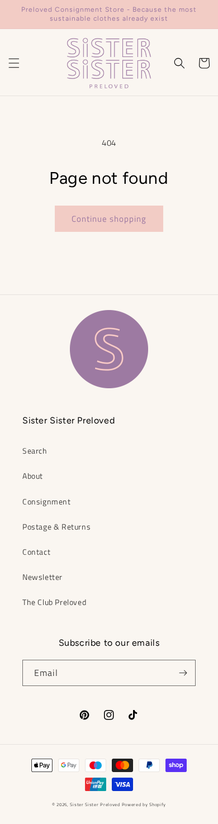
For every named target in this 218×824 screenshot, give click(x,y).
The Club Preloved (54, 602)
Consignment (46, 501)
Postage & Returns (56, 526)
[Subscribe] (182, 673)
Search (35, 450)
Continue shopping (109, 218)
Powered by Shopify (144, 804)
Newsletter (42, 577)
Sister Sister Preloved (95, 804)
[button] (14, 63)
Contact (36, 552)
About (32, 476)
